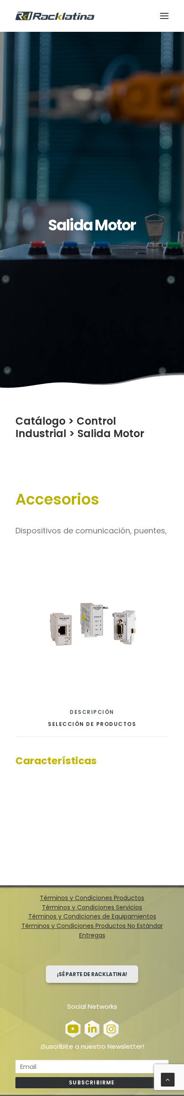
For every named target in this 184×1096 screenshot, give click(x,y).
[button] (164, 16)
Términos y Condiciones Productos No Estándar (92, 925)
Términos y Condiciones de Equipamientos (92, 916)
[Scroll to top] (168, 1079)
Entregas (92, 935)
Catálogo (40, 421)
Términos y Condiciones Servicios (92, 907)
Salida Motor (110, 433)
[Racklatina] (55, 16)
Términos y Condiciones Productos (92, 898)
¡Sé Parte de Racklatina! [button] (92, 974)
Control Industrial (65, 427)
